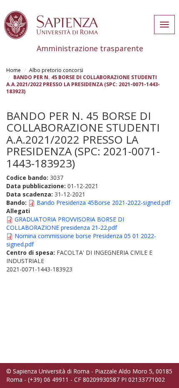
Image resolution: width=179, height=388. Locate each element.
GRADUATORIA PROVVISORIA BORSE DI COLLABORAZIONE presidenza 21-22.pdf (65, 223)
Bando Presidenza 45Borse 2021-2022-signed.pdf (103, 202)
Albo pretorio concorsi (56, 70)
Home (13, 70)
